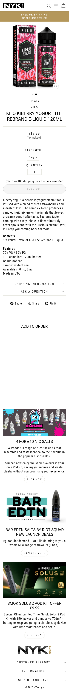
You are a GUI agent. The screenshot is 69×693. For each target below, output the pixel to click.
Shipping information (34, 284)
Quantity (34, 165)
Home (33, 101)
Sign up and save (33, 680)
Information (33, 671)
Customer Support (33, 662)
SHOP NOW (34, 479)
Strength (33, 150)
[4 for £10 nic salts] (34, 422)
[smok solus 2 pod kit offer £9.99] (34, 580)
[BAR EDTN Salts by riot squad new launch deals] (34, 507)
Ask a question (34, 291)
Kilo (34, 107)
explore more (34, 552)
